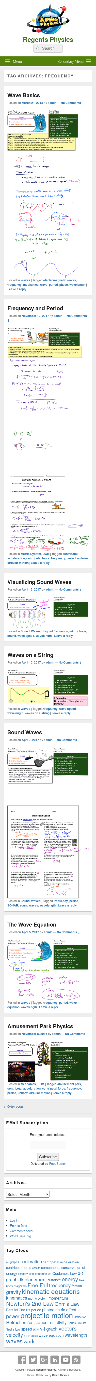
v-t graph (49, 1328)
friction (77, 1285)
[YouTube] (65, 1360)
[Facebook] (22, 1360)
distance (54, 1279)
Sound (25, 631)
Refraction (16, 1322)
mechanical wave (35, 284)
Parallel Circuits (18, 1309)
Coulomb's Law (64, 1273)
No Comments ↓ (72, 102)
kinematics (16, 1298)
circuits (36, 1268)
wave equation (51, 1335)
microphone (77, 631)
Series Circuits (77, 1323)
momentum (58, 1298)
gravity (13, 1291)
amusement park (69, 1084)
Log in (14, 1220)
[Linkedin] (54, 1360)
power (12, 1316)
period (53, 284)
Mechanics (28, 1084)
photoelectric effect (59, 1309)
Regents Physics (48, 39)
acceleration (30, 1261)
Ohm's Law (67, 1303)
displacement (32, 1279)
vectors (68, 1328)
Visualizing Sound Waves (39, 582)
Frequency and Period (35, 308)
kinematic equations (51, 1291)
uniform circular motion (34, 1093)
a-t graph (11, 1262)
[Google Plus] (44, 1360)
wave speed (25, 635)
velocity (14, 1334)
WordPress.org (20, 1236)
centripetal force (37, 558)
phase (63, 284)
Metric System (31, 553)
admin (52, 102)
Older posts (14, 1106)
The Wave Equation (31, 924)
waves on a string (37, 713)
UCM (46, 553)
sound (11, 635)
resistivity (57, 1322)
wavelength (77, 284)
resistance (37, 1322)
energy (70, 1279)
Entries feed (18, 1225)
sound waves (29, 905)
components (50, 1267)
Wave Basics (23, 95)
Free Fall (38, 1285)
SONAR (12, 905)
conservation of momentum (34, 1274)
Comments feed (21, 1230)
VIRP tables (31, 1335)
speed (26, 1329)
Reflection (80, 1317)
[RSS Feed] (76, 1360)
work (29, 1341)
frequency (14, 284)
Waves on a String (30, 655)
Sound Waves (24, 732)
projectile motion (46, 1315)
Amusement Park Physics (40, 1026)
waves (14, 1340)
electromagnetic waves (59, 280)
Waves (25, 280)
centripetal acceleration (24, 1088)
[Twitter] (33, 1360)
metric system (38, 1298)
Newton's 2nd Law (30, 1303)
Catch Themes (60, 1375)
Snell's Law (13, 1329)
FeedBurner (57, 1163)
